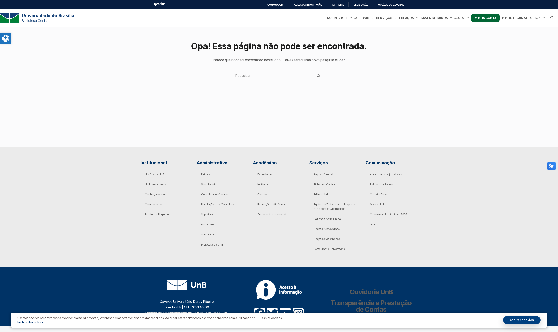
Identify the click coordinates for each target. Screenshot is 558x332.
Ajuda (459, 18)
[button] (5, 38)
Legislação (361, 4)
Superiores (207, 214)
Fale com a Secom (381, 184)
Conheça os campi (156, 194)
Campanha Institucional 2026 (388, 214)
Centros (262, 194)
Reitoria (205, 174)
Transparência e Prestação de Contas (371, 306)
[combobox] (274, 75)
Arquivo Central (323, 174)
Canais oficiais (379, 194)
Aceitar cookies (522, 320)
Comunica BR (275, 4)
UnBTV (374, 224)
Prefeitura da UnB (212, 244)
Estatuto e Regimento (158, 214)
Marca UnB (377, 204)
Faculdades (264, 174)
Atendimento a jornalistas (386, 174)
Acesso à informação (308, 4)
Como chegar (153, 204)
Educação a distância (271, 204)
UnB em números (155, 184)
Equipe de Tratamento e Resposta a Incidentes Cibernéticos (334, 206)
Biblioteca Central (324, 184)
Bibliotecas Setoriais (521, 18)
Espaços (406, 18)
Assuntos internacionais (272, 214)
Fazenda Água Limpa (327, 218)
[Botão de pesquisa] (318, 75)
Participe (338, 4)
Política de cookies (30, 322)
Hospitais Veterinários (327, 239)
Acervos (361, 18)
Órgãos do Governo (391, 4)
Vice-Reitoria (208, 184)
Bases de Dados (434, 18)
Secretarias (208, 234)
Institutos (263, 184)
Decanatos (208, 224)
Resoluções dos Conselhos (217, 204)
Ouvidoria (371, 292)
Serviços (384, 18)
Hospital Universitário (327, 228)
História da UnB (154, 174)
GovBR (159, 4)
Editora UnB (321, 194)
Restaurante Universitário (329, 249)
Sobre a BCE (337, 18)
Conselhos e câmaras (215, 194)
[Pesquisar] (552, 17)
